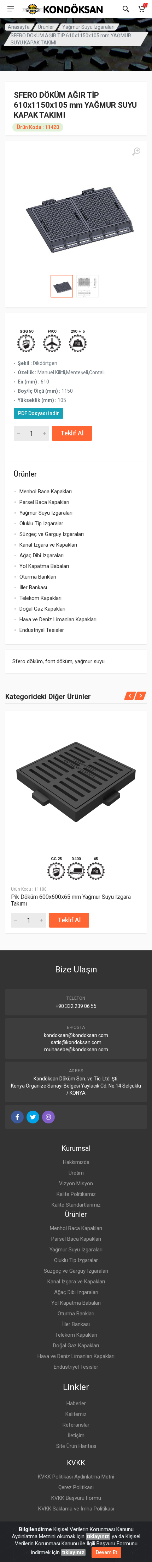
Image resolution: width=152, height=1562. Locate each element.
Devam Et (106, 1552)
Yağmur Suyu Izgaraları (88, 27)
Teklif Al (71, 433)
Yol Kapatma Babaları (44, 566)
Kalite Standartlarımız (76, 1205)
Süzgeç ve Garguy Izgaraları (51, 534)
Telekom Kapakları (40, 598)
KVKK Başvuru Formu (76, 1498)
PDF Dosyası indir (38, 413)
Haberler (76, 1403)
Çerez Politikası (76, 1487)
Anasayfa (19, 27)
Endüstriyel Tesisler (41, 630)
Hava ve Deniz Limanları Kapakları (58, 619)
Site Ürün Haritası (76, 1446)
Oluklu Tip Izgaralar (41, 523)
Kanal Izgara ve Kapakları (48, 545)
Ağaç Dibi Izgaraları (41, 555)
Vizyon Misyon (76, 1183)
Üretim (76, 1173)
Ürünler (46, 27)
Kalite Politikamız (76, 1194)
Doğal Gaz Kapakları (42, 609)
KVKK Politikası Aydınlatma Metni (76, 1477)
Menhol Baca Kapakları (45, 491)
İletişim (76, 1435)
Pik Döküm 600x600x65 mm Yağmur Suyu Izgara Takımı (71, 900)
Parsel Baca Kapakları (44, 502)
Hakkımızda (76, 1162)
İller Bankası (33, 587)
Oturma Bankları (37, 577)
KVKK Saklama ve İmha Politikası (76, 1508)
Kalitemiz (76, 1414)
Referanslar (76, 1425)
